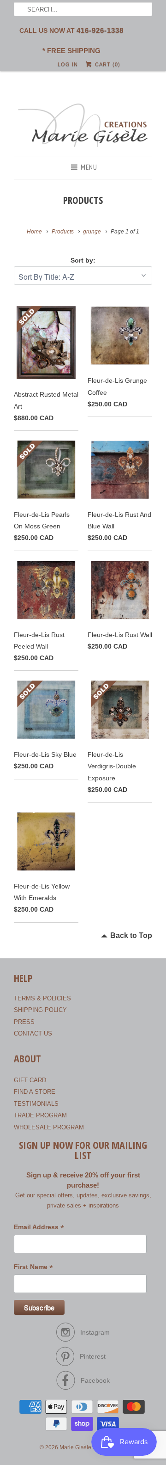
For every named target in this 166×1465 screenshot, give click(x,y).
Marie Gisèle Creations (88, 1447)
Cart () (106, 64)
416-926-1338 (100, 30)
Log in (68, 64)
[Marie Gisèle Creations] (83, 126)
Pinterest (93, 1356)
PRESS (24, 1021)
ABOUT (27, 1059)
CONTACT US (33, 1033)
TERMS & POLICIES (42, 998)
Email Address (39, 1228)
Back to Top (131, 935)
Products (83, 200)
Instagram (95, 1332)
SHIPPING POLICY (40, 1009)
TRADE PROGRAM (40, 1115)
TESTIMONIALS (36, 1103)
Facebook (95, 1380)
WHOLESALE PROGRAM (49, 1127)
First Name (33, 1268)
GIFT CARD (30, 1080)
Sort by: (83, 260)
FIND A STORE (34, 1091)
